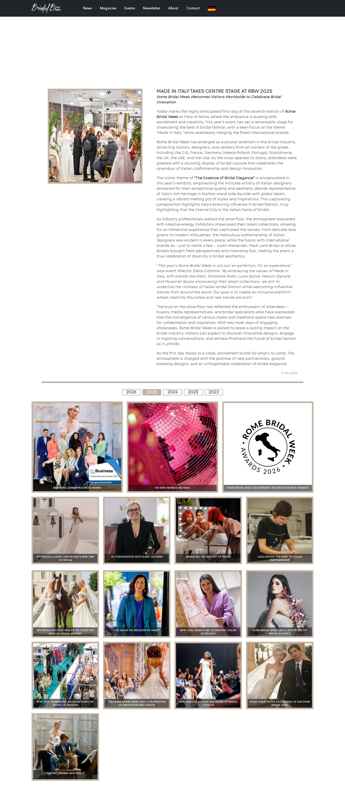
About (173, 8)
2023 (193, 392)
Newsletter (151, 8)
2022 (214, 392)
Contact (193, 8)
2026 (131, 392)
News (87, 8)
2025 (152, 392)
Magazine (108, 8)
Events (129, 8)
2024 (172, 392)
